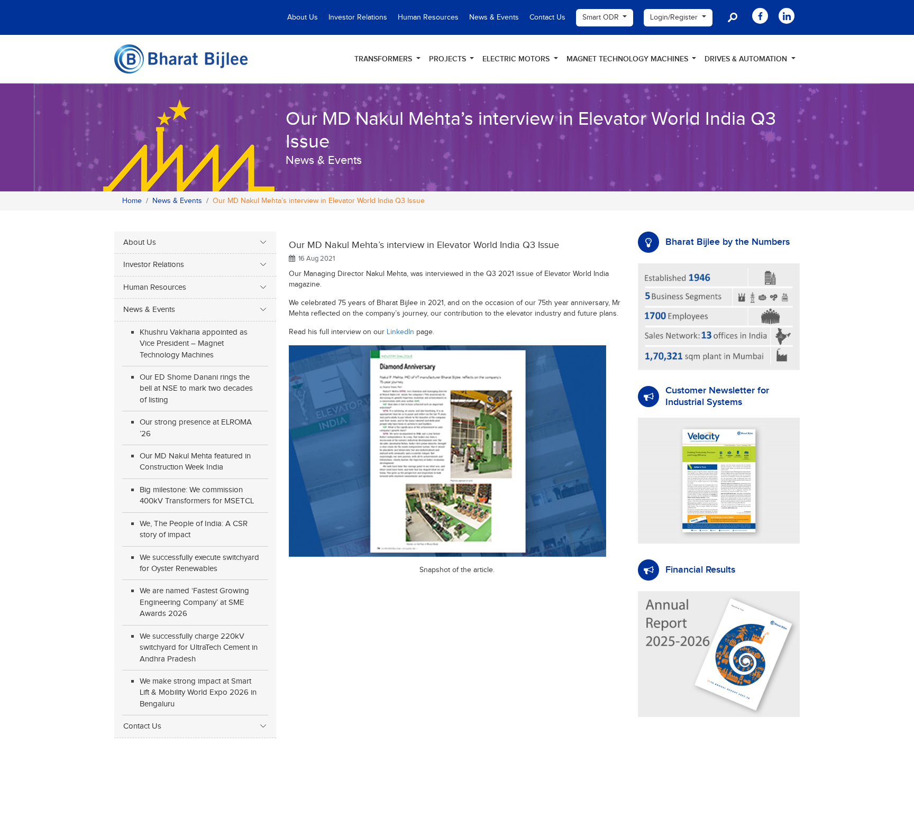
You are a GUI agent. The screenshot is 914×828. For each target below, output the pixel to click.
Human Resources (428, 17)
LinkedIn (400, 332)
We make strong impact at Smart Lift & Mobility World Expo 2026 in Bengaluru (198, 693)
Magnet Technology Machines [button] (628, 58)
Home (132, 201)
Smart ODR (601, 17)
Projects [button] (448, 58)
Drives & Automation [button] (747, 58)
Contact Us (547, 17)
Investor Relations (357, 17)
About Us (302, 17)
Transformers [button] (384, 58)
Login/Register (675, 17)
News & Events (494, 17)
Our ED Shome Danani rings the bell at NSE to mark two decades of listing (196, 388)
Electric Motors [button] (517, 58)
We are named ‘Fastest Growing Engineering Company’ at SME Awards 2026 (194, 602)
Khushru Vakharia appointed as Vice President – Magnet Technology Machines (194, 344)
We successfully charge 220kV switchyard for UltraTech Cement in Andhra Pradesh (199, 648)
